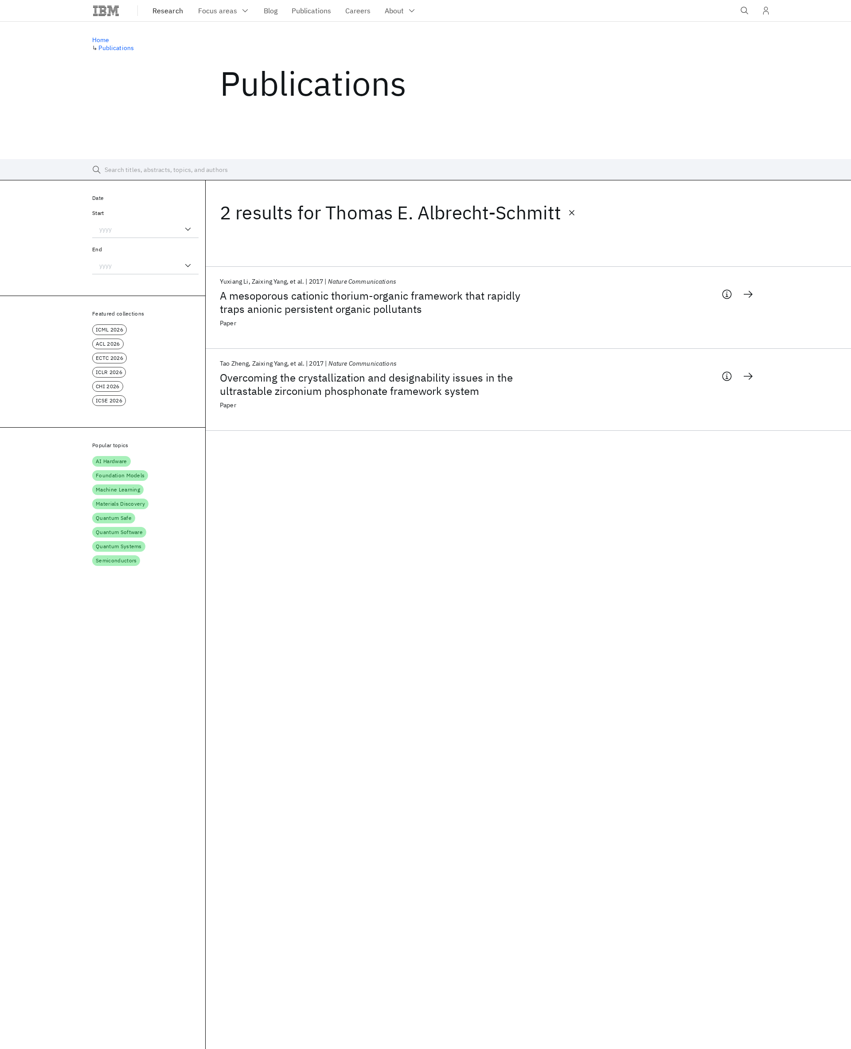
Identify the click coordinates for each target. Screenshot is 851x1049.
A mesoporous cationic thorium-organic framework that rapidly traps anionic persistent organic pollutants (370, 302)
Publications (116, 48)
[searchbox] (425, 169)
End (97, 249)
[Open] (188, 229)
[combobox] (145, 229)
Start (98, 213)
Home (100, 40)
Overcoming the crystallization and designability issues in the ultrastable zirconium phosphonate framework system (366, 384)
